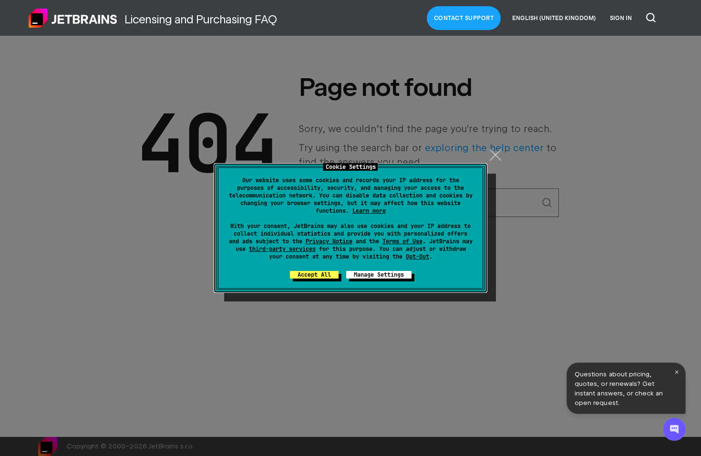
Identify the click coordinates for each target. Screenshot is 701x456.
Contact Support (464, 18)
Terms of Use (402, 241)
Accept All (314, 275)
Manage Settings (379, 275)
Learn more (369, 211)
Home (73, 18)
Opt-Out (417, 256)
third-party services (282, 249)
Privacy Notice (329, 241)
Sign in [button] (621, 18)
